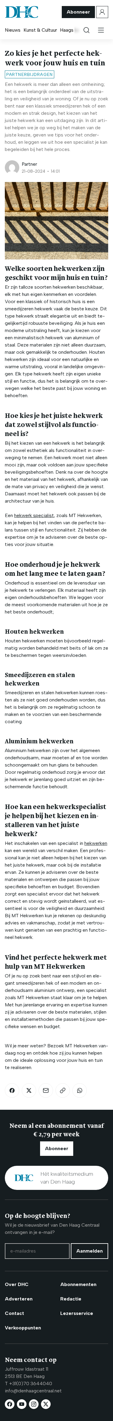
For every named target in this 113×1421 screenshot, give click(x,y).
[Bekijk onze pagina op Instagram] (34, 1404)
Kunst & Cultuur (40, 30)
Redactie (70, 1299)
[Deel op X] (29, 1090)
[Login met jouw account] (102, 12)
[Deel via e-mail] (46, 1090)
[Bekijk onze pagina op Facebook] (9, 1404)
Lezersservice (76, 1313)
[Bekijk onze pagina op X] (46, 1404)
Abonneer (78, 12)
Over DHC (17, 1284)
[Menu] (101, 30)
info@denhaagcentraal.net (33, 1391)
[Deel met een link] (62, 1090)
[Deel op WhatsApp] (79, 1090)
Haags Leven (74, 30)
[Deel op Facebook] (12, 1090)
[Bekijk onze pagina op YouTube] (22, 1404)
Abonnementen (78, 1284)
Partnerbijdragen (29, 74)
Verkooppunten (23, 1328)
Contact (14, 1313)
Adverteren (19, 1299)
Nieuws (12, 30)
